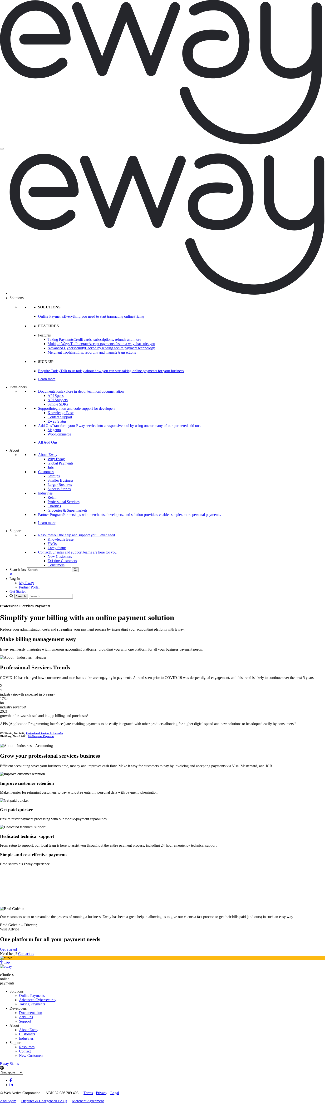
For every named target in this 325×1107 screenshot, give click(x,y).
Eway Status (57, 421)
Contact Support (60, 417)
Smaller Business (60, 480)
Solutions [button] (17, 298)
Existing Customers (62, 561)
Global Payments (60, 463)
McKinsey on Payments (41, 736)
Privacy (101, 1093)
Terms (88, 1093)
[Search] (75, 569)
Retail (52, 497)
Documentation (30, 1013)
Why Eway (56, 459)
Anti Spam (8, 1101)
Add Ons (26, 1017)
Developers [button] (18, 387)
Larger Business (60, 485)
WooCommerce (59, 434)
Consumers (56, 565)
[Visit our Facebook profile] (11, 1080)
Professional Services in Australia (44, 733)
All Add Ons (47, 442)
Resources (26, 1047)
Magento (54, 430)
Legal (114, 1093)
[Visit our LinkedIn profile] (11, 1085)
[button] (15, 579)
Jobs (51, 467)
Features (44, 335)
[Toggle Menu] (2, 148)
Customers (46, 472)
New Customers (60, 556)
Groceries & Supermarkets (67, 510)
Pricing (138, 316)
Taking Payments (32, 1004)
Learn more (46, 379)
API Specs (56, 396)
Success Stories (59, 489)
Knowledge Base (61, 413)
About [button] (14, 450)
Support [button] (15, 531)
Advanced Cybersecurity (37, 1000)
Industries (45, 493)
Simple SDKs (58, 404)
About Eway (47, 455)
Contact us (26, 954)
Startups (54, 476)
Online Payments (32, 995)
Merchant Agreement (88, 1101)
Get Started (8, 949)
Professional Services (63, 502)
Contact (25, 1051)
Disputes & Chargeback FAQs (44, 1101)
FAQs (52, 544)
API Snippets (58, 400)
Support (25, 1021)
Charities (54, 506)
